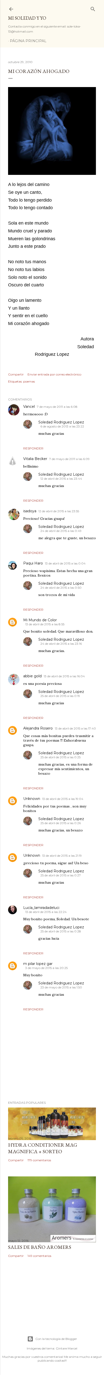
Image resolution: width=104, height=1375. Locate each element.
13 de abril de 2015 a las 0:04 (65, 563)
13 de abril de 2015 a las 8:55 (44, 624)
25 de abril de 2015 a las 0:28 (60, 931)
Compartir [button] (16, 374)
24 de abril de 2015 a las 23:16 (61, 643)
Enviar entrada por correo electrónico (54, 374)
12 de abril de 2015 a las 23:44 (61, 478)
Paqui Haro (33, 563)
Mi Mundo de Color (40, 620)
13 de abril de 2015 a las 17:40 (75, 728)
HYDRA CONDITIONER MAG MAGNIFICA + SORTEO (42, 1148)
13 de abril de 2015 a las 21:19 (62, 855)
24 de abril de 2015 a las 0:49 (61, 531)
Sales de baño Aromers (39, 1247)
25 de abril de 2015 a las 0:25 (60, 757)
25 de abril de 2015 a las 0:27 (60, 875)
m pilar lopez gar (38, 963)
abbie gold (32, 676)
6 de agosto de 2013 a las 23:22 (62, 426)
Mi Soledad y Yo (27, 18)
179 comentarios (39, 1160)
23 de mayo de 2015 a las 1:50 (61, 987)
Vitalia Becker (35, 458)
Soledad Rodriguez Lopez (61, 422)
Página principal (28, 41)
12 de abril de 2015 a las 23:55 (58, 511)
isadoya (29, 511)
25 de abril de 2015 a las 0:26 (60, 823)
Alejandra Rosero (38, 728)
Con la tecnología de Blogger (56, 1339)
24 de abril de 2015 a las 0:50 (61, 587)
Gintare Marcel (66, 1348)
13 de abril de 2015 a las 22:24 (46, 912)
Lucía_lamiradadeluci (41, 907)
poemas (29, 381)
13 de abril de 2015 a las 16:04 (64, 676)
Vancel (29, 406)
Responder (33, 448)
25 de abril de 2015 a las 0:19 (60, 696)
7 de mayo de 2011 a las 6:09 (69, 459)
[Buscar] (93, 8)
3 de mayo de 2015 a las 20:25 (46, 968)
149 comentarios (39, 1256)
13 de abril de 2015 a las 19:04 (62, 799)
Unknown (31, 798)
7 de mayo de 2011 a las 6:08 (57, 407)
